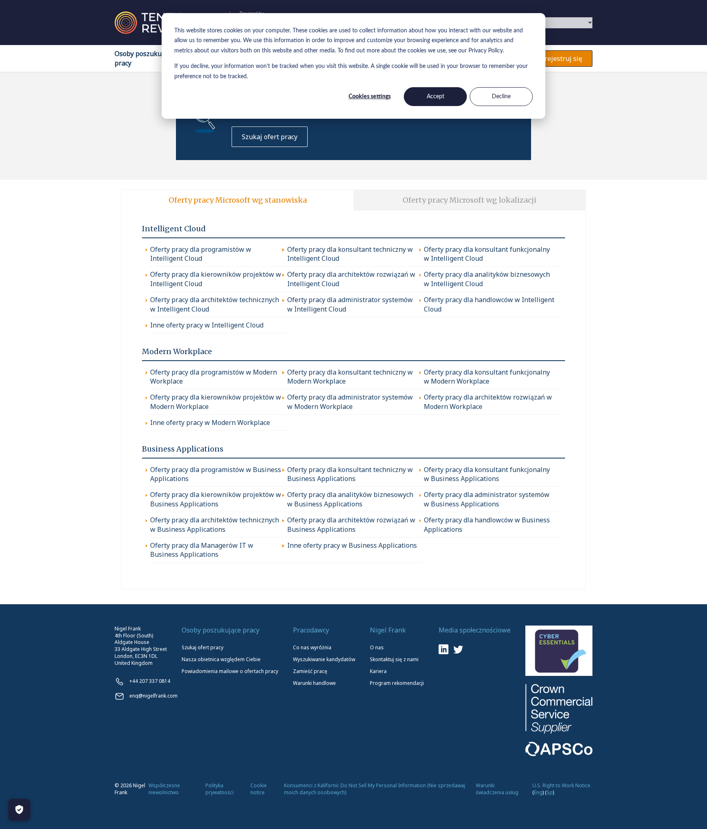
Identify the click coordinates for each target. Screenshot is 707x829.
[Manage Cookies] (19, 810)
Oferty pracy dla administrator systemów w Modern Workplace (350, 402)
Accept (435, 96)
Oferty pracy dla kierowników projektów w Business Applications (215, 499)
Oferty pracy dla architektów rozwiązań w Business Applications (351, 524)
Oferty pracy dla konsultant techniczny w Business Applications (350, 474)
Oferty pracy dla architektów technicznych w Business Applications (214, 524)
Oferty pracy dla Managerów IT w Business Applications (201, 550)
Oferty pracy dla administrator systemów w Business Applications (486, 499)
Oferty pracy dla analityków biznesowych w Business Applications (350, 499)
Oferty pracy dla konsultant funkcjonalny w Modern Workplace (487, 377)
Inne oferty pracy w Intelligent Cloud (206, 325)
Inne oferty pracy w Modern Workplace (210, 422)
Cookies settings (370, 96)
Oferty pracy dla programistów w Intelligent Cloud (200, 254)
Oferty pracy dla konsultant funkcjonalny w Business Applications (487, 474)
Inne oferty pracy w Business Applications (352, 545)
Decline (501, 96)
